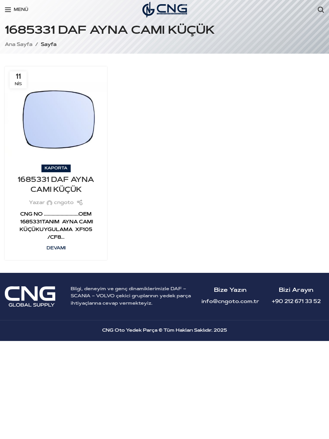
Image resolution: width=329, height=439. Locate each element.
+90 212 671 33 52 (296, 301)
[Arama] (321, 9)
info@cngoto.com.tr (230, 301)
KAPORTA (56, 168)
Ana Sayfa (18, 44)
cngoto (64, 203)
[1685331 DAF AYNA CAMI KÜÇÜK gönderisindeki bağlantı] (56, 118)
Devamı (56, 248)
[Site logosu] (164, 9)
